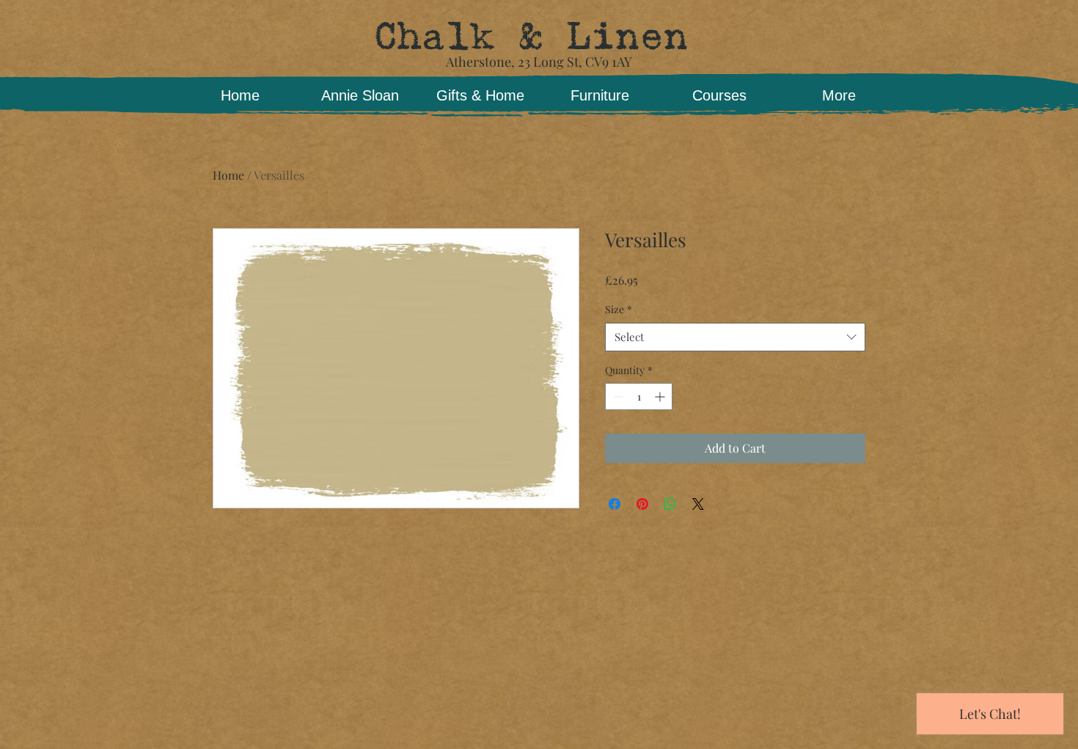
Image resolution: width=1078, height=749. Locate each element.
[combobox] (735, 337)
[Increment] (661, 396)
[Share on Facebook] (614, 504)
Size (618, 309)
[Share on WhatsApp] (670, 504)
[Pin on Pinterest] (642, 504)
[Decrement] (616, 396)
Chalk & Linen (530, 37)
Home (228, 175)
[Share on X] (698, 504)
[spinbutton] (639, 396)
